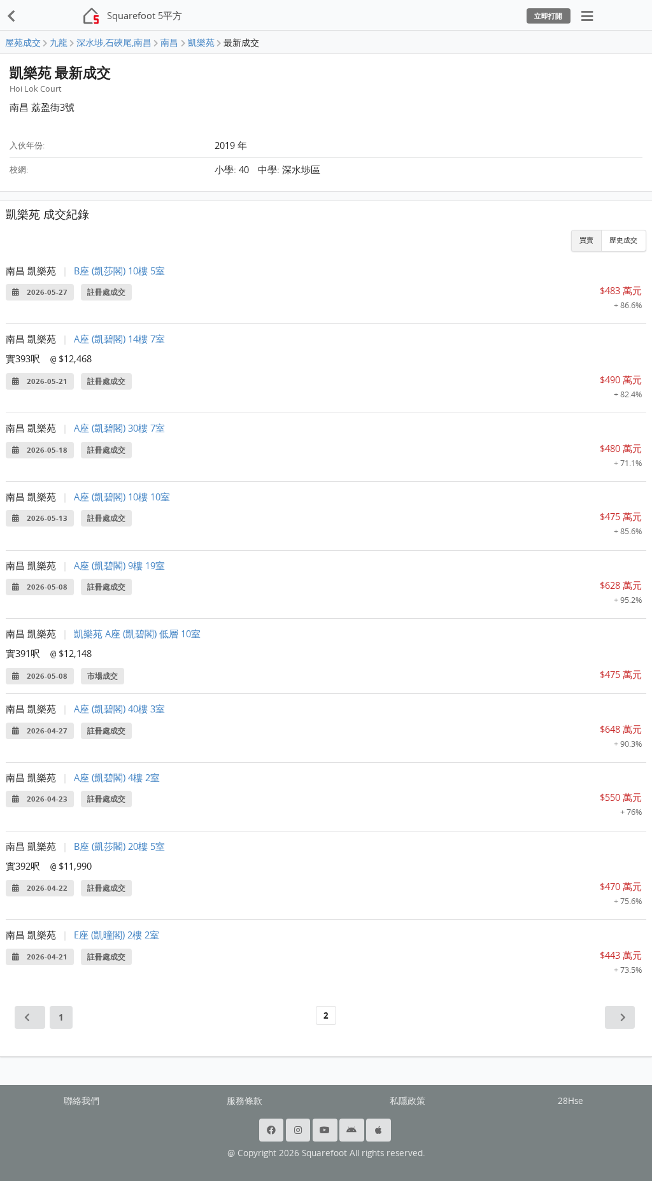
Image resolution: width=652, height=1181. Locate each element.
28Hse (570, 1101)
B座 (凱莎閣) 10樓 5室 (119, 270)
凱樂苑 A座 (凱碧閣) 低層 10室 (137, 633)
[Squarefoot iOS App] (379, 1130)
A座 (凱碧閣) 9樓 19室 (119, 565)
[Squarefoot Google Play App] (352, 1130)
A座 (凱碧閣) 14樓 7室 (119, 338)
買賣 (586, 240)
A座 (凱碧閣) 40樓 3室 (119, 708)
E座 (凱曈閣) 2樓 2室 (116, 934)
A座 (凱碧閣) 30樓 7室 (119, 427)
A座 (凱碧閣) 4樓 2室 (117, 777)
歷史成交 (623, 240)
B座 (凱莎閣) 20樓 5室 (119, 846)
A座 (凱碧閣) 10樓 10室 (122, 496)
